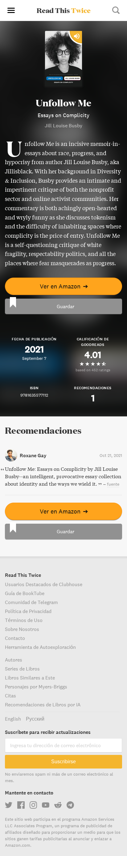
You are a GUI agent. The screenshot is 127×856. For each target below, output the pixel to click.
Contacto (15, 638)
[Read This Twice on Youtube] (45, 805)
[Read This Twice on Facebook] (21, 805)
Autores (13, 660)
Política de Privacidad (28, 611)
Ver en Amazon (64, 286)
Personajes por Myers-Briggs (36, 687)
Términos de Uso (24, 620)
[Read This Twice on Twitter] (8, 805)
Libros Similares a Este (30, 678)
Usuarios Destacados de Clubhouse (43, 584)
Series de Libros (22, 669)
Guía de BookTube (24, 593)
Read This (64, 10)
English (13, 719)
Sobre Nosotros (22, 629)
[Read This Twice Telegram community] (70, 805)
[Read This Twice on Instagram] (33, 805)
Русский (35, 719)
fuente (113, 484)
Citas (10, 695)
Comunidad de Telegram (31, 602)
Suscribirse (63, 761)
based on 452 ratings (93, 370)
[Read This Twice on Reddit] (58, 805)
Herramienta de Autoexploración (40, 647)
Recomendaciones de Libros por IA (42, 704)
